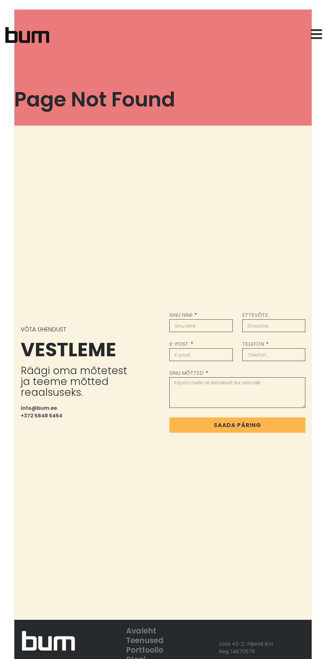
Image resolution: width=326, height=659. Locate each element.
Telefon (253, 345)
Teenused (145, 640)
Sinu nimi (181, 316)
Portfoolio (144, 650)
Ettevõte (255, 316)
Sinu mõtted (187, 374)
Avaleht (141, 631)
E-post (179, 345)
